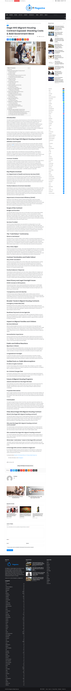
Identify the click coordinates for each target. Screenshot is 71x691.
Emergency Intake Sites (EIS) (13, 92)
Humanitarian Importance (13, 97)
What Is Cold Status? (12, 82)
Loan (50, 183)
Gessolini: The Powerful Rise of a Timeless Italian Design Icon (25, 455)
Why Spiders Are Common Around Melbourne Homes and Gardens (59, 57)
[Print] (36, 470)
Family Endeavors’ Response (14, 87)
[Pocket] (28, 39)
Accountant (8, 583)
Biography (50, 118)
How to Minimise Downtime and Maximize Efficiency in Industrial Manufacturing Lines (38, 515)
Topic (7, 670)
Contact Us (48, 583)
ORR (13, 144)
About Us (50, 689)
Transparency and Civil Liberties (14, 90)
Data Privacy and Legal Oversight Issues (15, 88)
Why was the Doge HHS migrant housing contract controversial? (19, 111)
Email (8, 543)
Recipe (50, 171)
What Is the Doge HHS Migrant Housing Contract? (16, 70)
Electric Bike (8, 615)
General (50, 133)
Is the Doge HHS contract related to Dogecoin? (17, 114)
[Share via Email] (34, 470)
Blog (10, 23)
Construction (51, 131)
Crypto (41, 14)
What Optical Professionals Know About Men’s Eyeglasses (59, 62)
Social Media (51, 121)
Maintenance (51, 140)
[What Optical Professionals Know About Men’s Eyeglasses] (51, 63)
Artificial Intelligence (52, 135)
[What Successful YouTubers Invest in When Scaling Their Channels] (51, 73)
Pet (49, 126)
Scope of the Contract (12, 78)
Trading (48, 580)
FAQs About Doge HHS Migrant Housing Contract (16, 109)
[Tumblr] (15, 39)
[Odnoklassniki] (25, 39)
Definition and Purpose (12, 71)
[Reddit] (20, 39)
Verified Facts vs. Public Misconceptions (15, 101)
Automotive (51, 143)
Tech (6, 667)
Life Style (20, 14)
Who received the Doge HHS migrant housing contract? (18, 112)
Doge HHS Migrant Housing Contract (25, 465)
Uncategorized (51, 108)
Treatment (50, 191)
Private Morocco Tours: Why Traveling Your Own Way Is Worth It (59, 67)
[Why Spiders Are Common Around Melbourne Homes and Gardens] (51, 57)
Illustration (50, 181)
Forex (48, 577)
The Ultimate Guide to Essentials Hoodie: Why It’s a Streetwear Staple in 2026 (32, 0)
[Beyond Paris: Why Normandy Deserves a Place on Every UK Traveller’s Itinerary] (51, 46)
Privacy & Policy (54, 689)
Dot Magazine (10, 689)
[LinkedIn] (13, 39)
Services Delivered (12, 96)
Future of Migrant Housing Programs (14, 104)
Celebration (51, 158)
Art (49, 141)
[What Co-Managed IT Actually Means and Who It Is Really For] (51, 52)
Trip (6, 675)
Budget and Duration (12, 79)
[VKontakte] (23, 39)
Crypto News (51, 163)
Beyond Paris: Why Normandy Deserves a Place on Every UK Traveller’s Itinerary (59, 46)
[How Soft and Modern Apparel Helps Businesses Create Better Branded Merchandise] (12, 509)
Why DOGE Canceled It (12, 86)
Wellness (50, 146)
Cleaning (50, 123)
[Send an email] (11, 36)
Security (50, 156)
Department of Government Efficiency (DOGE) (16, 77)
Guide (50, 105)
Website (27, 543)
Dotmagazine (20, 457)
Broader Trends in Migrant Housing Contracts (15, 91)
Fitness (50, 128)
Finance (50, 120)
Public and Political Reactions (13, 98)
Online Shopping (51, 138)
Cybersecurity (51, 176)
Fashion (15, 14)
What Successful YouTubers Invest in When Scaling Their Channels (58, 73)
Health (46, 14)
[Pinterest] (18, 39)
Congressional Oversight (13, 100)
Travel (37, 14)
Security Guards (51, 178)
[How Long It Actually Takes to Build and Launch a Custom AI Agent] (51, 34)
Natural (50, 168)
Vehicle (50, 125)
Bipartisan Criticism (13, 99)
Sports (50, 153)
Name (8, 539)
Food (50, 115)
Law (49, 130)
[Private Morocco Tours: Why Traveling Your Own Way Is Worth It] (51, 68)
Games (50, 113)
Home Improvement (9, 633)
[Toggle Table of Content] (28, 68)
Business (11, 14)
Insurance (50, 166)
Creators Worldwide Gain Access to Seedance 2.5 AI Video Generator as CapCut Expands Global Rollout (59, 79)
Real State (7, 652)
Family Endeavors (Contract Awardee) (15, 76)
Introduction (10, 69)
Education (7, 614)
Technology (31, 14)
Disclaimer (59, 689)
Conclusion (10, 108)
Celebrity (26, 14)
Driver (50, 161)
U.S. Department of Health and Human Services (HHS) (17, 75)
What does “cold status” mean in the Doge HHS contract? (18, 113)
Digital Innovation (52, 136)
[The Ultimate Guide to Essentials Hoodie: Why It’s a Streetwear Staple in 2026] (51, 40)
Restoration (51, 186)
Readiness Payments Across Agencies (15, 93)
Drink (50, 173)
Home (7, 14)
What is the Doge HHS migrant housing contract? (17, 110)
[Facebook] (8, 39)
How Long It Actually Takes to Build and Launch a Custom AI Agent (59, 34)
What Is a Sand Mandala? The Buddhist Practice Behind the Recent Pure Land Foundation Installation (25, 515)
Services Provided (12, 80)
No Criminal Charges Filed (14, 103)
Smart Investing (51, 193)
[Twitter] (10, 39)
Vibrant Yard (51, 189)
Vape (50, 150)
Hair (49, 145)
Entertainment (51, 110)
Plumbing (7, 651)
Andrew (10, 36)
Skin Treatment (51, 148)
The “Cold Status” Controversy (13, 81)
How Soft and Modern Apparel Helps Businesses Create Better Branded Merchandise (11, 515)
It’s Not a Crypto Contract (13, 102)
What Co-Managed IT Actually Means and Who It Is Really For (59, 51)
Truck (50, 188)
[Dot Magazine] (35, 7)
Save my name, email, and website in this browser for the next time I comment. (21, 547)
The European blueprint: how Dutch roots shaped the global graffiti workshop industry (59, 28)
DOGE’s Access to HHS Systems (14, 89)
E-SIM (50, 151)
